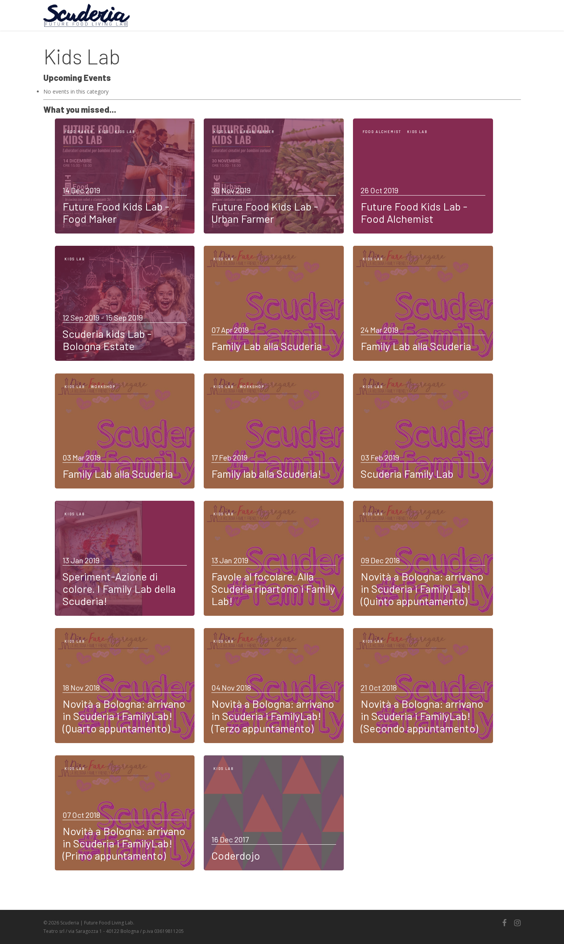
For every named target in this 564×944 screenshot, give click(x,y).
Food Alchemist (382, 132)
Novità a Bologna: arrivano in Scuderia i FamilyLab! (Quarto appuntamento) (124, 716)
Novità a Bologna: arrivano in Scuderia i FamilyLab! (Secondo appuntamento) (422, 716)
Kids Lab (125, 132)
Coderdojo (235, 855)
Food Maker (78, 132)
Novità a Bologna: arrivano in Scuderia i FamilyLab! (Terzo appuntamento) (272, 716)
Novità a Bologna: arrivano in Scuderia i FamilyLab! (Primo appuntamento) (124, 843)
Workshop (103, 387)
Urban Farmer (257, 132)
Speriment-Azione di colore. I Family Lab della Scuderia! (119, 588)
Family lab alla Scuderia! (266, 473)
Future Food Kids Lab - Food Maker (116, 212)
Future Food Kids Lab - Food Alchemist (414, 212)
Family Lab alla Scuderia (266, 345)
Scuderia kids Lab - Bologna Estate (107, 339)
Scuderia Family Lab (407, 473)
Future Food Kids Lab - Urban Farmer (264, 212)
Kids (104, 132)
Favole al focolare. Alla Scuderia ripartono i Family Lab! (273, 588)
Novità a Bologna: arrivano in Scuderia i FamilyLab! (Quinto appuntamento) (422, 588)
